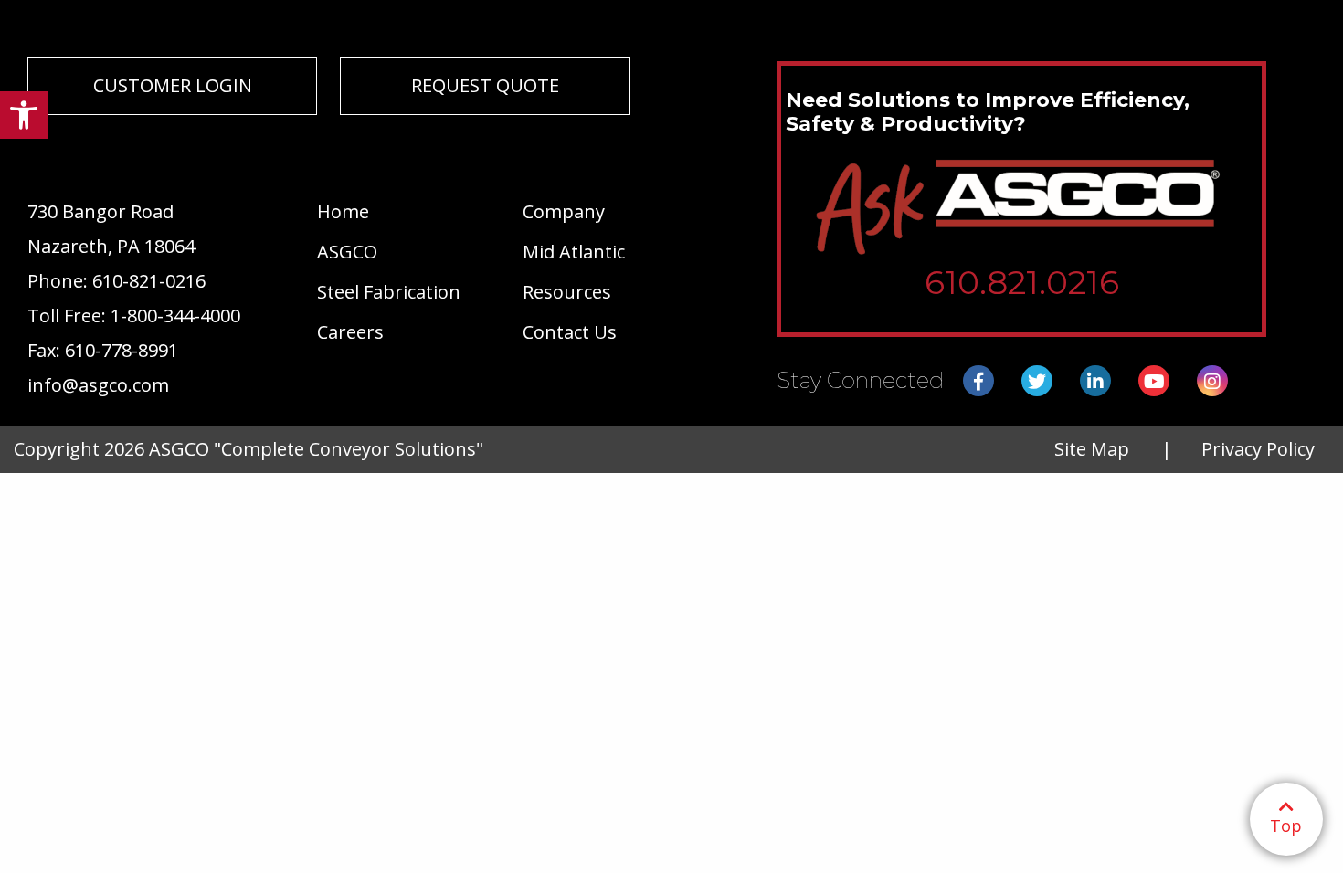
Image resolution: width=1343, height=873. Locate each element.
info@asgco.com (98, 385)
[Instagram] (1212, 381)
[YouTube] (1153, 381)
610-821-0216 (149, 280)
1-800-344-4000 (175, 315)
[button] (24, 115)
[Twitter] (1036, 381)
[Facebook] (978, 381)
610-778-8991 (121, 350)
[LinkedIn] (1095, 381)
